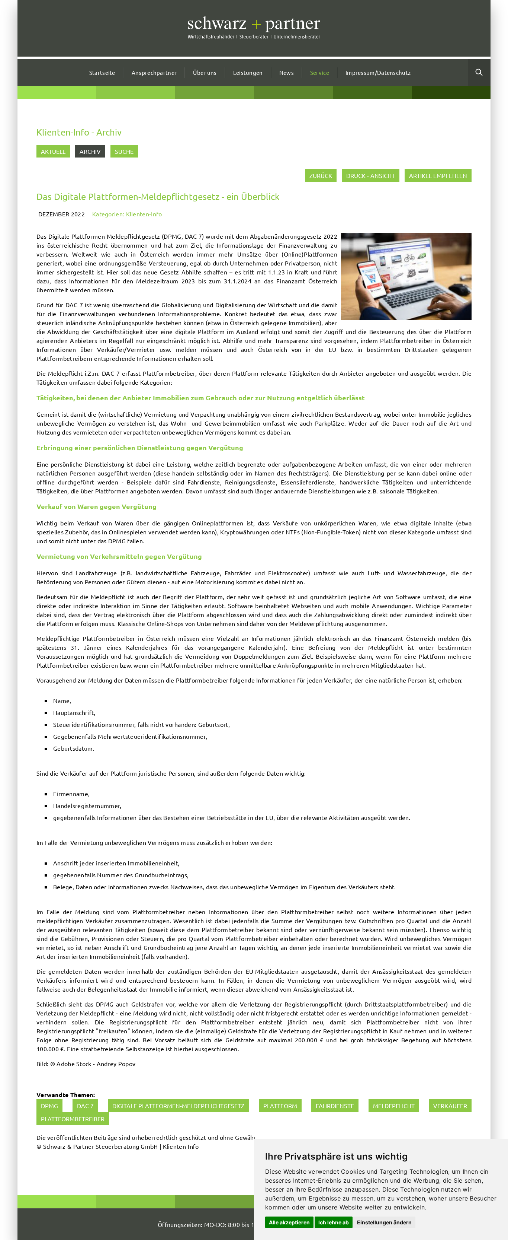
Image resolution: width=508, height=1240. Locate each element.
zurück (320, 175)
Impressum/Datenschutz (378, 72)
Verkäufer (450, 1105)
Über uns (204, 72)
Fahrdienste (335, 1105)
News (286, 72)
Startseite (102, 72)
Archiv (90, 151)
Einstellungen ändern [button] (384, 1222)
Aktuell (53, 151)
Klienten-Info (144, 213)
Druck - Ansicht (370, 175)
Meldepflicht (394, 1105)
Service (319, 72)
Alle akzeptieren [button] (289, 1222)
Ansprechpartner (154, 72)
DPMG (49, 1105)
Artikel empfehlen (438, 175)
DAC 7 (85, 1105)
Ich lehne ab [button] (333, 1222)
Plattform (280, 1105)
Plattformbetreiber (73, 1118)
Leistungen (248, 72)
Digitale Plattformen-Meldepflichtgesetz (178, 1105)
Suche (124, 151)
